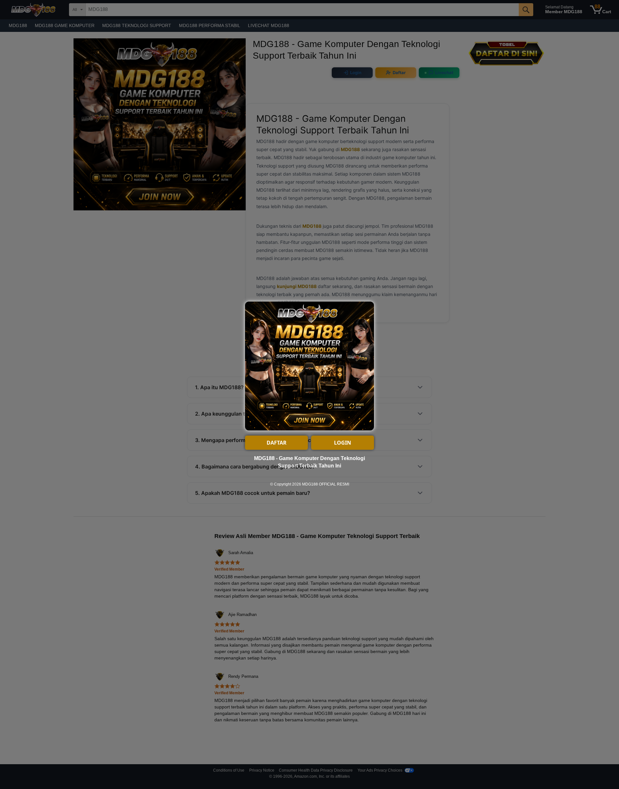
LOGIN (342, 442)
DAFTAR (277, 442)
